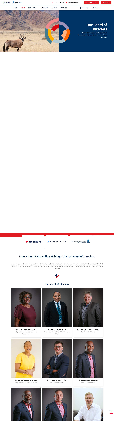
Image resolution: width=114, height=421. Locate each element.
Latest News (44, 7)
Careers (54, 7)
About (23, 7)
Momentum (85, 8)
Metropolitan (96, 8)
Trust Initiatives (32, 7)
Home (16, 7)
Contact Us (63, 7)
